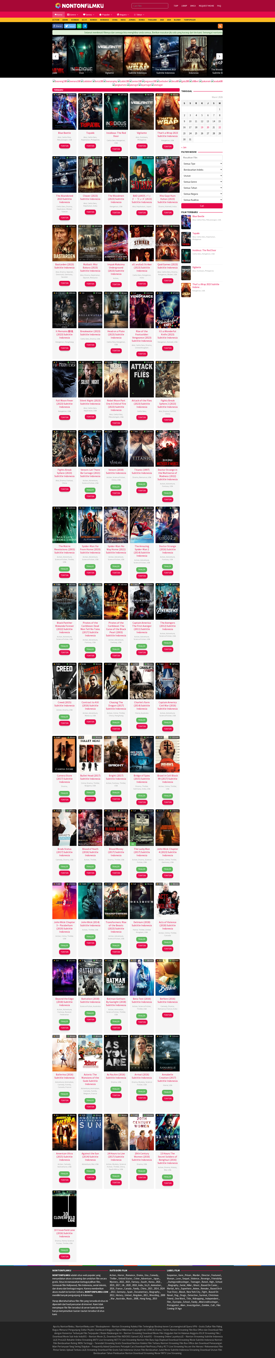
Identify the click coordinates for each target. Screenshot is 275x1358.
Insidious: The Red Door (116, 134)
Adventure (93, 480)
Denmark (60, 274)
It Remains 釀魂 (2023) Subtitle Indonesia (64, 334)
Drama (69, 206)
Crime (115, 713)
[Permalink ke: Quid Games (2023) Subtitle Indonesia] (167, 242)
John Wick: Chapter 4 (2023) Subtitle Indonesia (167, 852)
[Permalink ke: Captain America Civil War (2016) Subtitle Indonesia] (167, 680)
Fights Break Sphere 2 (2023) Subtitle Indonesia (168, 403)
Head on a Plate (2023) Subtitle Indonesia (116, 334)
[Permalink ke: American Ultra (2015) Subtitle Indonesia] (64, 1131)
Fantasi (173, 411)
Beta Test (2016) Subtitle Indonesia (142, 1000)
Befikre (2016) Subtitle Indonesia (168, 1000)
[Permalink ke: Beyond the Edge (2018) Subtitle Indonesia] (64, 977)
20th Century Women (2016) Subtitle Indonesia (142, 1156)
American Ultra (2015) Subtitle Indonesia (64, 1156)
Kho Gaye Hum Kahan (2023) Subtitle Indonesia (168, 199)
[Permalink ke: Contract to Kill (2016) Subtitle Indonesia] (90, 680)
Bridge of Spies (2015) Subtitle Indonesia (142, 778)
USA (70, 140)
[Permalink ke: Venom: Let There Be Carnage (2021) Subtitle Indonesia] (90, 448)
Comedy (59, 859)
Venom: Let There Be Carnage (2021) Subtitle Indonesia (90, 473)
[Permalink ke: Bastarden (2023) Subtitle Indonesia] (64, 242)
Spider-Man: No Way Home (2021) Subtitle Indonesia (116, 549)
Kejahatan (85, 140)
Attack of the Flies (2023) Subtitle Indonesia (142, 403)
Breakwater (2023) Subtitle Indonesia (90, 333)
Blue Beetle (222, 59)
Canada (167, 935)
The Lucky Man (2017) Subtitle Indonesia (142, 852)
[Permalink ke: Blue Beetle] (221, 50)
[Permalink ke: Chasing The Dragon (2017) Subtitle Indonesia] (116, 680)
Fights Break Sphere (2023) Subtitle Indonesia (64, 473)
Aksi (59, 137)
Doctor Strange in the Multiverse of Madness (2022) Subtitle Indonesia (168, 474)
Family (68, 1084)
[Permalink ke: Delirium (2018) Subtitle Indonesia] (142, 900)
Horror (137, 713)
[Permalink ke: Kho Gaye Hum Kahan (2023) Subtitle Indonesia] (167, 174)
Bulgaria (88, 785)
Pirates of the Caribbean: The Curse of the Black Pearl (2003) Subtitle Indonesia (116, 629)
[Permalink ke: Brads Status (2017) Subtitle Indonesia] (64, 827)
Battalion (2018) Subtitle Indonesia (90, 1000)
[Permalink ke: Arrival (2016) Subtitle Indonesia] (142, 1052)
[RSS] (220, 26)
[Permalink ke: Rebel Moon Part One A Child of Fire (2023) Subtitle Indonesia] (116, 378)
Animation (118, 1009)
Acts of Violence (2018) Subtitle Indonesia (167, 925)
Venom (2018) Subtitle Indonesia (116, 471)
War (92, 1164)
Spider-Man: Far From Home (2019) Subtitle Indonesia (90, 549)
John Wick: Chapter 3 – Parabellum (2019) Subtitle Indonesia (64, 927)
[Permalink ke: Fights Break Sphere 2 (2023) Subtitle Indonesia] (167, 378)
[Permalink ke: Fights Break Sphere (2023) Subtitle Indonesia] (64, 448)
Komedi (168, 206)
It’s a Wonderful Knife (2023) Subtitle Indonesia (168, 334)
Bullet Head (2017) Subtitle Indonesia (90, 777)
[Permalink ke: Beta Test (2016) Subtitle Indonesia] (142, 977)
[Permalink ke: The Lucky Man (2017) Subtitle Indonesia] (142, 827)
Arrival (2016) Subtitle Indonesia (142, 1076)
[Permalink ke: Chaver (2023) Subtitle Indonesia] (165, 56)
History (174, 1167)
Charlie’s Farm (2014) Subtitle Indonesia (142, 705)
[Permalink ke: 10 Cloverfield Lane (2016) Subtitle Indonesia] (64, 1208)
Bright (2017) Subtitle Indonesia (116, 777)
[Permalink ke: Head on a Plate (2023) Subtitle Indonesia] (116, 309)
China (167, 414)
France (169, 1009)
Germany (68, 274)
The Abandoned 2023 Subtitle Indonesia (64, 199)
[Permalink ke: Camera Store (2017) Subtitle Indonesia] (64, 753)
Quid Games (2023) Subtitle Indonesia (168, 266)
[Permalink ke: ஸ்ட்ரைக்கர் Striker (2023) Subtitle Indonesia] (142, 242)
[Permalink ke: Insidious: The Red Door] (116, 111)
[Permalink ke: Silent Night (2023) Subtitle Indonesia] (90, 378)
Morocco (88, 715)
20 (208, 127)
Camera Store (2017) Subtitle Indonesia (64, 778)
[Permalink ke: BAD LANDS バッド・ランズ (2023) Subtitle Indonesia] (142, 174)
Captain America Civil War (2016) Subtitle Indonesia (168, 705)
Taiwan (64, 211)
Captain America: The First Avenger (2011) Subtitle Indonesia (142, 627)
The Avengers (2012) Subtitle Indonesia (167, 626)
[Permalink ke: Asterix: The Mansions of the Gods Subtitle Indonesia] (90, 1052)
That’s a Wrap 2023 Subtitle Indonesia (167, 134)
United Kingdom (141, 347)
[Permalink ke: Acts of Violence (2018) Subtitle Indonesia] (167, 900)
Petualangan (62, 140)
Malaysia (94, 277)
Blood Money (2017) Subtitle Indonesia (116, 852)
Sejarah (70, 272)
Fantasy (165, 486)
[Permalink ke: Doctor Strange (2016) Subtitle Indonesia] (167, 524)
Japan (148, 206)
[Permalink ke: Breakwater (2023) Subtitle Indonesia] (90, 309)
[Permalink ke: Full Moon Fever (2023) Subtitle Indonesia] (64, 378)
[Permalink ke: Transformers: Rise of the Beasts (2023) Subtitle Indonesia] (116, 900)
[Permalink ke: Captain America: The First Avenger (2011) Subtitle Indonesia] (142, 601)
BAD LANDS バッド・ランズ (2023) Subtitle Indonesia (142, 199)
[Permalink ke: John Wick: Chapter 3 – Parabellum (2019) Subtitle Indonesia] (64, 900)
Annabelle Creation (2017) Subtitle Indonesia (168, 1077)
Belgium (87, 1093)
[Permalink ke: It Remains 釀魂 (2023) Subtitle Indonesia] (64, 309)
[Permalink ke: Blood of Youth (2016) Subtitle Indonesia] (90, 827)
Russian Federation (65, 1013)
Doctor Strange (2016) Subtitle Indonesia (167, 549)
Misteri (69, 209)
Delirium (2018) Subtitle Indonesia (142, 924)
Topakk (90, 132)
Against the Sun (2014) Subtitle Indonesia (90, 1156)
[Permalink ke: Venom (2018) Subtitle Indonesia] (116, 448)
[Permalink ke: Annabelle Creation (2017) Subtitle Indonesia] (167, 1052)
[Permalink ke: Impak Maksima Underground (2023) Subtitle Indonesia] (116, 242)
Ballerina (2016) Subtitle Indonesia (64, 1076)
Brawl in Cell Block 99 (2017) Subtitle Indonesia (167, 778)
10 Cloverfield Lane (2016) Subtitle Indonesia (64, 1233)
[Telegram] (84, 26)
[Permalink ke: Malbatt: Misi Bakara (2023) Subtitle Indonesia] (90, 242)
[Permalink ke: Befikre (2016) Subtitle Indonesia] (167, 977)
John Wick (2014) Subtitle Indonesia (90, 924)
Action (115, 278)
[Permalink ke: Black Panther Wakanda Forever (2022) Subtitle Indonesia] (64, 601)
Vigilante (81, 72)
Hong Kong (69, 342)
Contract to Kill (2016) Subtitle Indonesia (90, 705)
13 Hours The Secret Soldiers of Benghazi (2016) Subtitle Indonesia (168, 1158)
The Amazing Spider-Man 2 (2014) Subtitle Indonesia (142, 551)
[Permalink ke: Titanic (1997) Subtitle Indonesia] (142, 448)
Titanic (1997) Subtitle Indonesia (142, 471)
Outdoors (144, 137)
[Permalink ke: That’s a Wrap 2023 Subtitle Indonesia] (109, 56)
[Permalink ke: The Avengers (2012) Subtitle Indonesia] (167, 601)
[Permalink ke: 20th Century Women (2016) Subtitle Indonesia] (142, 1131)
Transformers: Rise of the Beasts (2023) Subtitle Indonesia (116, 927)
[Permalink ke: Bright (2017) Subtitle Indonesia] (116, 753)
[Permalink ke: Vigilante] (81, 56)
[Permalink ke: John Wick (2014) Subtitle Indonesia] (90, 900)
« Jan (183, 147)
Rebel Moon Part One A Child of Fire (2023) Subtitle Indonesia (116, 405)
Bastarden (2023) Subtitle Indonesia (64, 266)
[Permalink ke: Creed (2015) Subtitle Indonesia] (64, 680)
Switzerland (62, 1166)
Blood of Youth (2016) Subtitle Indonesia (90, 852)
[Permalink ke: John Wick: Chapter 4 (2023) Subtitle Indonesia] (167, 827)
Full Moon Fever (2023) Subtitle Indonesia (64, 403)
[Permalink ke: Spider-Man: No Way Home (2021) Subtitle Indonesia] (116, 524)
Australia (144, 713)
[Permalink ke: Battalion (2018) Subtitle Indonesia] (90, 977)
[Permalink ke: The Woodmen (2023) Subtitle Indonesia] (193, 56)
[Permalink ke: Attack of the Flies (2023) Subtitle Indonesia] (142, 378)
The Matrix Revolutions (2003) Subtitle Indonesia (64, 549)
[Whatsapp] (79, 26)
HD (132, 844)
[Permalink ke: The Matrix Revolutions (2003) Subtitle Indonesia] (64, 524)
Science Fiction (88, 483)
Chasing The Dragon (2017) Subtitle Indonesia (116, 705)
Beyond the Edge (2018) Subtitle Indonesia (64, 1002)
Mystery (141, 1082)
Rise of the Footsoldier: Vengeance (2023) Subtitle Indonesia (142, 336)
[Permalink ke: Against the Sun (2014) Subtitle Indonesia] (90, 1131)
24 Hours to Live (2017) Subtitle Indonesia (116, 1156)
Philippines (95, 140)
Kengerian (120, 140)
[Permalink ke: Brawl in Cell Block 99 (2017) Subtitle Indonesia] (167, 753)
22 (220, 127)
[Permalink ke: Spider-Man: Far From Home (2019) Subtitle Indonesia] (90, 524)
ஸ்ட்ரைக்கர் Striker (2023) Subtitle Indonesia (142, 267)
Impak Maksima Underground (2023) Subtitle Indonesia (116, 269)
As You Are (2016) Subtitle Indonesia (116, 1076)
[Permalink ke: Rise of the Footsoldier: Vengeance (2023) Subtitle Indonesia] (142, 309)
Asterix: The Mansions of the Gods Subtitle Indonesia (90, 1079)
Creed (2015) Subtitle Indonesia (64, 704)
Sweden (64, 277)
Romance (143, 477)
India (95, 206)
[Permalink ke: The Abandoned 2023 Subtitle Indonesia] (137, 56)
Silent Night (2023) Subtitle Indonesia (90, 402)
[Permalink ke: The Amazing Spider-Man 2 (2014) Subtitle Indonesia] (142, 524)
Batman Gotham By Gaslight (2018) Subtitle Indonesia (116, 1002)
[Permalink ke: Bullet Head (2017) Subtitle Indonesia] (90, 753)
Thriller (71, 559)
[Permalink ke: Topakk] (90, 111)
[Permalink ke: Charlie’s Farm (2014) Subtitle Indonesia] (142, 680)
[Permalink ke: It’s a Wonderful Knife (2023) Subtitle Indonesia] (167, 309)
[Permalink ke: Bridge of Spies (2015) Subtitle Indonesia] (142, 753)
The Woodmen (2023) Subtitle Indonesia (116, 199)
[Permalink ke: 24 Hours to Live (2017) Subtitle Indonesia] (116, 1131)
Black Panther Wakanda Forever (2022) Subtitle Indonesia (64, 627)
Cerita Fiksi (66, 137)
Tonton (64, 146)
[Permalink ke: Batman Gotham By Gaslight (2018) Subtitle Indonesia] (116, 977)
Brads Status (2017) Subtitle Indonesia (64, 852)
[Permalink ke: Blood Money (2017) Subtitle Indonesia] (116, 827)
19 (202, 127)
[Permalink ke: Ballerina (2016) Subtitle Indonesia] (64, 1052)
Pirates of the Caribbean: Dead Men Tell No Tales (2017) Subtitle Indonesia (90, 629)
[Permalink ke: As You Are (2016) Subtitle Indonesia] (116, 1052)
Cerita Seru (92, 137)
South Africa (114, 1169)
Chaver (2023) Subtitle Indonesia (90, 197)
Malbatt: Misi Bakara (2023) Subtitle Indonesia (90, 267)
